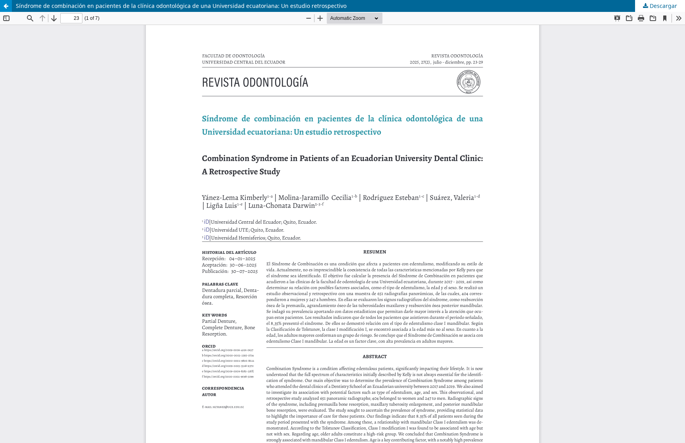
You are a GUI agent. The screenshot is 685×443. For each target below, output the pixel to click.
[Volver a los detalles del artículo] (6, 6)
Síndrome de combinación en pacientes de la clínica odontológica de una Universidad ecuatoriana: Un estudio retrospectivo (181, 6)
